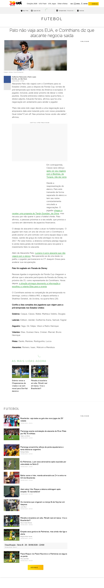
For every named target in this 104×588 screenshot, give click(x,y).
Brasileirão (70, 10)
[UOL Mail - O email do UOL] (77, 4)
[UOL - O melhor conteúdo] (15, 4)
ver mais (34, 567)
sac (71, 3)
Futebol (52, 19)
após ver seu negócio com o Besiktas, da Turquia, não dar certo (57, 174)
